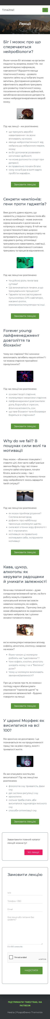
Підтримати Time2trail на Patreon (25, 1004)
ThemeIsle (37, 1012)
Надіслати (31, 970)
